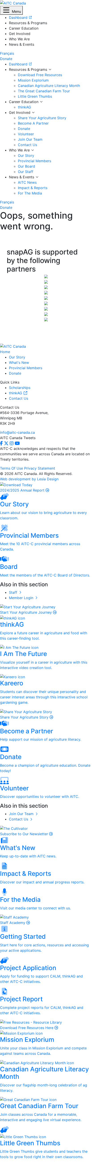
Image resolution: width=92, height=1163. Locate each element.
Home (5, 352)
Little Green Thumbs (35, 96)
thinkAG (24, 107)
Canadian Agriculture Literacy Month (49, 85)
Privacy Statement (39, 468)
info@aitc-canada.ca (17, 432)
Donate (24, 128)
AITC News (27, 182)
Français (7, 53)
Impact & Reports (32, 188)
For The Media (30, 193)
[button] (11, 10)
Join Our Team (30, 139)
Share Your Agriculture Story (42, 118)
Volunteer (26, 134)
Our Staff (25, 171)
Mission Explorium (33, 80)
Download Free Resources (40, 75)
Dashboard (19, 64)
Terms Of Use (11, 468)
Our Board (26, 166)
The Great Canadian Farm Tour (44, 91)
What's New (19, 362)
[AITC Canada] (13, 2)
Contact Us (27, 144)
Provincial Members (34, 161)
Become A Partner (33, 123)
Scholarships (19, 387)
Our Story (26, 155)
